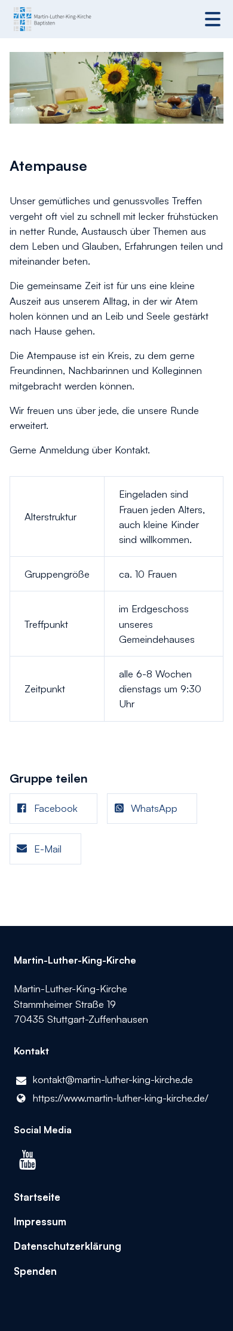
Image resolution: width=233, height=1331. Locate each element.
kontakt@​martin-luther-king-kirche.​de (113, 1079)
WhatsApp (154, 808)
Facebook (56, 808)
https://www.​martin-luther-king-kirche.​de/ (121, 1097)
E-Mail (48, 848)
